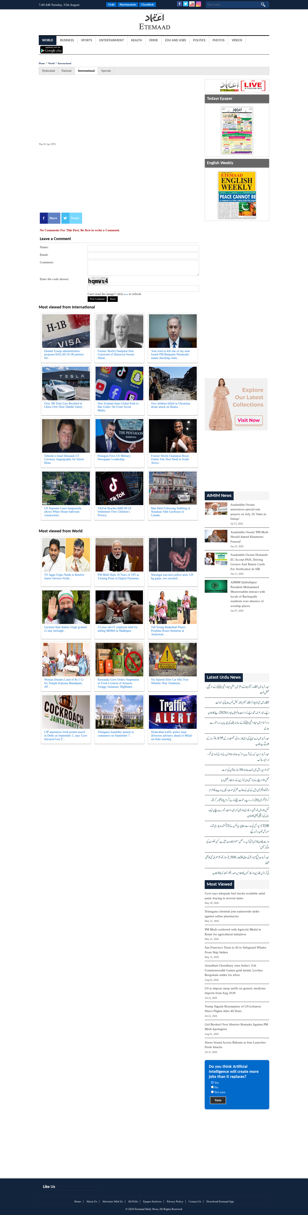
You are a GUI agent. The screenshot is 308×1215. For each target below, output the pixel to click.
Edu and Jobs (175, 40)
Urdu (111, 4)
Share (53, 218)
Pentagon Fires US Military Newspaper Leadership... (114, 457)
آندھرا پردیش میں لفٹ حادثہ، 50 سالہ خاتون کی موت (245, 770)
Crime (153, 40)
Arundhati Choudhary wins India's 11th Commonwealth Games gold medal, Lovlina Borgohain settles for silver (234, 970)
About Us (91, 1201)
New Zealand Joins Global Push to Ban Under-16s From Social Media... (118, 407)
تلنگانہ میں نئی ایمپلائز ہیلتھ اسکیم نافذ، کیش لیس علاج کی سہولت (242, 702)
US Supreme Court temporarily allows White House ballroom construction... (63, 512)
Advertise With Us (112, 1201)
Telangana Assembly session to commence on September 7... (116, 733)
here (126, 294)
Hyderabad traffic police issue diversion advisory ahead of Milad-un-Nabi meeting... (172, 735)
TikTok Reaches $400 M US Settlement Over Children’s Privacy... (114, 512)
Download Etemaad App (220, 1201)
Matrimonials (128, 4)
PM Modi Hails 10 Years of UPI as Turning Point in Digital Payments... (119, 576)
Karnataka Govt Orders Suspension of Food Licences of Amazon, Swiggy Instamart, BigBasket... (118, 683)
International (64, 63)
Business (67, 40)
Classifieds (147, 4)
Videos (237, 40)
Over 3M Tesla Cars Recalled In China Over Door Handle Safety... (64, 405)
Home (42, 63)
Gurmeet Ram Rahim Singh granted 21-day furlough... (65, 629)
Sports (86, 40)
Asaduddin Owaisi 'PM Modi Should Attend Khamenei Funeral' (249, 536)
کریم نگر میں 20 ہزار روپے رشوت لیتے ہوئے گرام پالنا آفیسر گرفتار (240, 800)
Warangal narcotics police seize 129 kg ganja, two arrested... (172, 576)
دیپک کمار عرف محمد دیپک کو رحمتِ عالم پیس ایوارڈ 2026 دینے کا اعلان (238, 712)
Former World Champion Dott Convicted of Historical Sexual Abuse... (116, 355)
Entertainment (111, 40)
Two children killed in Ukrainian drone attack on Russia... (170, 405)
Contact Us (195, 1201)
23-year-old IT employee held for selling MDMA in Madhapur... (118, 629)
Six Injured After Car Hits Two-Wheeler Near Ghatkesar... (170, 681)
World (47, 40)
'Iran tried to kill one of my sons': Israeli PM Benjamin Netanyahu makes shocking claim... (171, 355)
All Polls (133, 1201)
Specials (106, 70)
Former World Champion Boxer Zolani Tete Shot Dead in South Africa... (170, 459)
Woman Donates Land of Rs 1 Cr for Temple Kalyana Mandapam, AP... (64, 683)
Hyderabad (48, 70)
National (66, 70)
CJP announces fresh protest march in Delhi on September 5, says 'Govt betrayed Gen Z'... (65, 735)
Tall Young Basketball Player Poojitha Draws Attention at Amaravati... (168, 631)
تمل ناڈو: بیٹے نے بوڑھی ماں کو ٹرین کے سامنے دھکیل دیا (245, 780)
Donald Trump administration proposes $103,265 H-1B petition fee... (64, 355)
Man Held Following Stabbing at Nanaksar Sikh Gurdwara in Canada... (170, 512)
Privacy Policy (175, 1201)
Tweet (75, 218)
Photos (219, 40)
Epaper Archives (152, 1201)
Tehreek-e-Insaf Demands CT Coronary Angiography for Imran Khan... (64, 459)
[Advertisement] (72, 21)
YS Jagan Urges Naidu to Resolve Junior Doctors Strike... (64, 576)
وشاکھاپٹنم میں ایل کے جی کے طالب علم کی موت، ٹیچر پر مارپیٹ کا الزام (239, 790)
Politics (199, 40)
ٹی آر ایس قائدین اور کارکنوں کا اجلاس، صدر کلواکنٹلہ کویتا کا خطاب (240, 873)
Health (136, 40)
